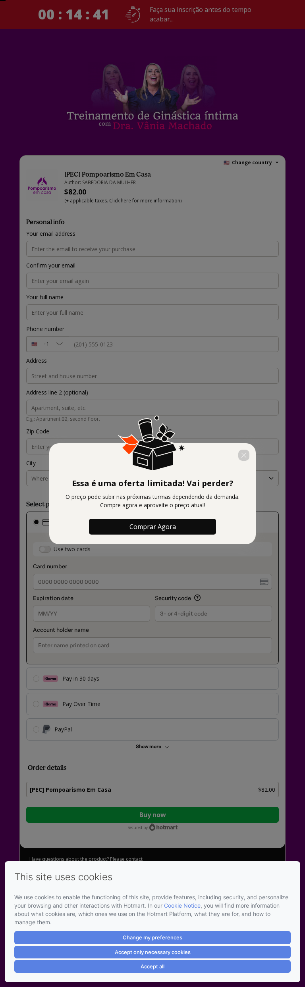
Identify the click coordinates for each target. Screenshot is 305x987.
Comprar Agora (152, 526)
